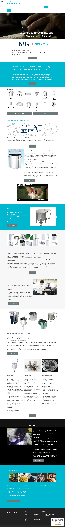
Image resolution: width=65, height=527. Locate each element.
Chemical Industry (36, 518)
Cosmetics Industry (37, 519)
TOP (26, 514)
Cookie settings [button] (55, 522)
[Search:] (25, 7)
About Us (26, 519)
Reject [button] (59, 524)
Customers (27, 517)
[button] (30, 217)
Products (26, 515)
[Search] (46, 7)
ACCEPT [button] (56, 524)
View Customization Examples (19, 113)
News (26, 518)
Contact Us (45, 113)
